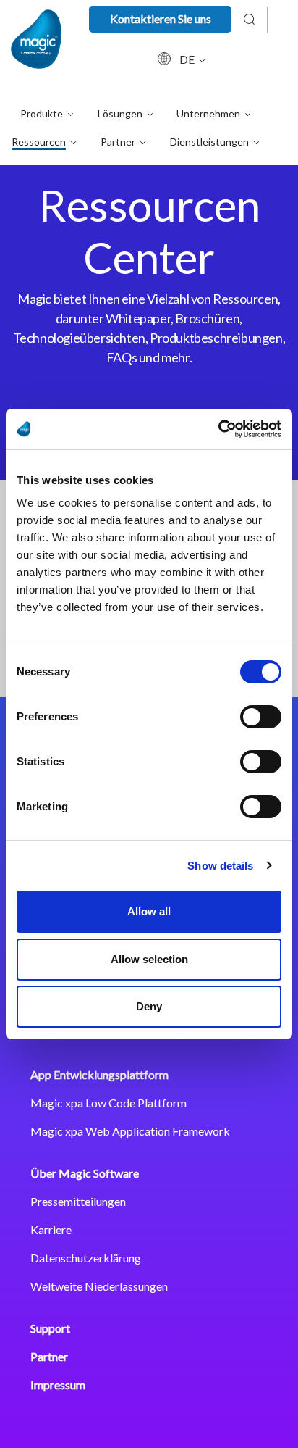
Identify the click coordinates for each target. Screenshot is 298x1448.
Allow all (149, 911)
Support (50, 1328)
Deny (149, 1006)
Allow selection (149, 959)
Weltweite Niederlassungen (99, 1286)
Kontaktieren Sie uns (160, 18)
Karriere (51, 1229)
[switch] (260, 716)
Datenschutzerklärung (85, 1258)
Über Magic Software (84, 1173)
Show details (220, 866)
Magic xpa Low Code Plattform (108, 1103)
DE (188, 59)
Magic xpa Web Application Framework (130, 1131)
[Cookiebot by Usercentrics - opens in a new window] (218, 429)
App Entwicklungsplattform (99, 1074)
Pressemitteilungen (78, 1201)
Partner (49, 1356)
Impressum (57, 1384)
